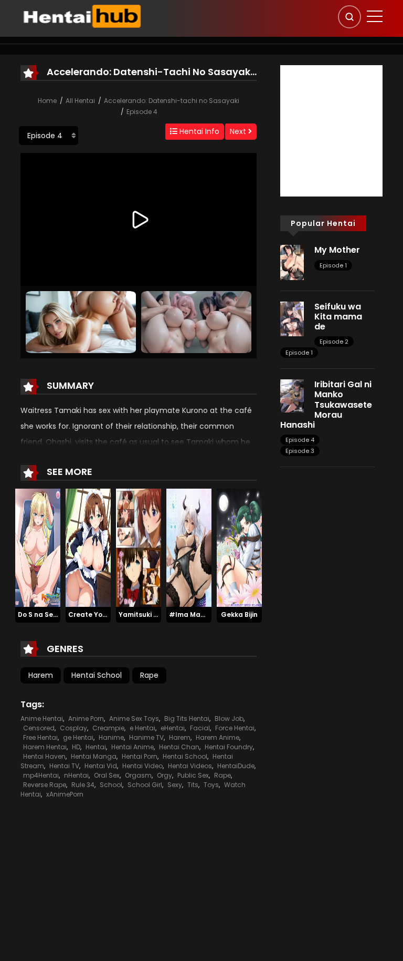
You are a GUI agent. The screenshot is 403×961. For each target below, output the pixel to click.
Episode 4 (141, 111)
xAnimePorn (64, 794)
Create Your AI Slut (100, 614)
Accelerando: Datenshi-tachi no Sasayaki (171, 100)
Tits (192, 784)
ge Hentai (78, 737)
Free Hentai (40, 737)
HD (76, 746)
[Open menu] (375, 16)
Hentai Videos (190, 765)
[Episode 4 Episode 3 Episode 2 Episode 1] (48, 135)
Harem (40, 675)
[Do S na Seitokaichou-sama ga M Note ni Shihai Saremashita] (37, 547)
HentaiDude (235, 765)
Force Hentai (234, 728)
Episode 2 (334, 341)
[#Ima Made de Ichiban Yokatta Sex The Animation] (188, 547)
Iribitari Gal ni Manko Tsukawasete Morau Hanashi (326, 404)
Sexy (174, 784)
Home (47, 100)
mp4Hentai (41, 775)
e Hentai (142, 728)
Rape (149, 675)
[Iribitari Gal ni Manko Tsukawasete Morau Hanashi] (292, 395)
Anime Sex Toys (134, 718)
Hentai (96, 746)
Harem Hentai (45, 746)
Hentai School (96, 675)
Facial (200, 728)
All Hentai (80, 100)
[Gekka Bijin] (239, 547)
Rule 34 (82, 784)
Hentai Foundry (229, 746)
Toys (211, 784)
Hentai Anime (132, 746)
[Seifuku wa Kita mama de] (292, 318)
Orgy (164, 775)
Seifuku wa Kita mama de (338, 317)
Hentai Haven (44, 756)
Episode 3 (299, 451)
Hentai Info (198, 131)
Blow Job (229, 718)
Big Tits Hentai (186, 718)
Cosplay (73, 728)
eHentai (173, 728)
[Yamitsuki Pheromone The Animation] (138, 547)
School (111, 784)
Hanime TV (146, 737)
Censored (39, 728)
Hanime (111, 737)
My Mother (337, 250)
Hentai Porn (139, 756)
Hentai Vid (100, 765)
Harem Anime (217, 737)
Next (239, 131)
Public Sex (193, 775)
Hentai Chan (179, 746)
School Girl (145, 784)
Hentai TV (64, 765)
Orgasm (138, 775)
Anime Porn (86, 718)
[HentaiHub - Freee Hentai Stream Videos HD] (81, 16)
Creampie (108, 728)
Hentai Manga (93, 756)
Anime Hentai (41, 718)
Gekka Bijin (239, 614)
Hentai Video (142, 765)
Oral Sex (107, 775)
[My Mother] (292, 261)
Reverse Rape (44, 784)
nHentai (76, 775)
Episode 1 (333, 265)
